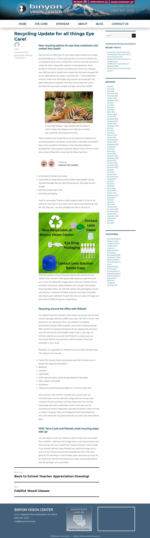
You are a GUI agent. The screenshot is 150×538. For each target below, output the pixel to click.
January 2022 (111, 153)
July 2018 (110, 181)
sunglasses (111, 283)
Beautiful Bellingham (114, 239)
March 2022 (111, 151)
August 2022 (111, 147)
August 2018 (111, 179)
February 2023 (112, 135)
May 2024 (110, 107)
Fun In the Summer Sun (115, 57)
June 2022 (110, 149)
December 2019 (112, 165)
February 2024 (112, 114)
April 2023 (110, 133)
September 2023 (113, 126)
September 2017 (113, 195)
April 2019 (110, 172)
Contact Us (120, 23)
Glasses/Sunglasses (114, 262)
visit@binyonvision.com (25, 521)
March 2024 (111, 112)
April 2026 (110, 91)
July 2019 (110, 170)
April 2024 (110, 110)
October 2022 (112, 142)
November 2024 (112, 96)
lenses (109, 264)
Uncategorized (19, 58)
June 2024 (110, 105)
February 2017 (112, 207)
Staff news (28, 55)
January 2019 (111, 174)
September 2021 (113, 158)
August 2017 (111, 197)
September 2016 (113, 216)
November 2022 (112, 140)
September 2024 (113, 100)
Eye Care (41, 23)
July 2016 (110, 221)
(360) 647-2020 (122, 10)
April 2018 (110, 186)
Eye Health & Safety (113, 255)
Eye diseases (111, 253)
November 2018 (112, 177)
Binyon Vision (39, 8)
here (81, 339)
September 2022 (113, 144)
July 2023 (110, 128)
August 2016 (111, 218)
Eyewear (62, 23)
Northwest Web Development (90, 536)
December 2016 (112, 209)
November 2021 (112, 156)
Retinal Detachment (114, 273)
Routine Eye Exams (113, 276)
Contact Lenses (112, 246)
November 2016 (112, 211)
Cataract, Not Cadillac (68, 165)
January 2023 (111, 137)
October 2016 (112, 214)
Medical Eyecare (112, 266)
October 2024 (112, 98)
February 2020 (112, 163)
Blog (99, 23)
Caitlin (16, 49)
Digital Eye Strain (113, 250)
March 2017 (111, 204)
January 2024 (111, 116)
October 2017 (112, 193)
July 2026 (110, 86)
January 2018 (111, 190)
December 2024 (112, 93)
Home (22, 23)
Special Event (19, 55)
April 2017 (110, 202)
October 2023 (112, 123)
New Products (112, 269)
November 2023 (112, 121)
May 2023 (110, 130)
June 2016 (110, 223)
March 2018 (111, 188)
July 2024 (110, 103)
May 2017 (110, 200)
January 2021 (111, 160)
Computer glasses (113, 243)
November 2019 (112, 167)
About (82, 23)
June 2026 (110, 89)
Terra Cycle (63, 58)
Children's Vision (112, 241)
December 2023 (112, 119)
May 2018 (110, 184)
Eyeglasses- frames (114, 257)
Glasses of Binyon (113, 260)
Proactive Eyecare (113, 271)
